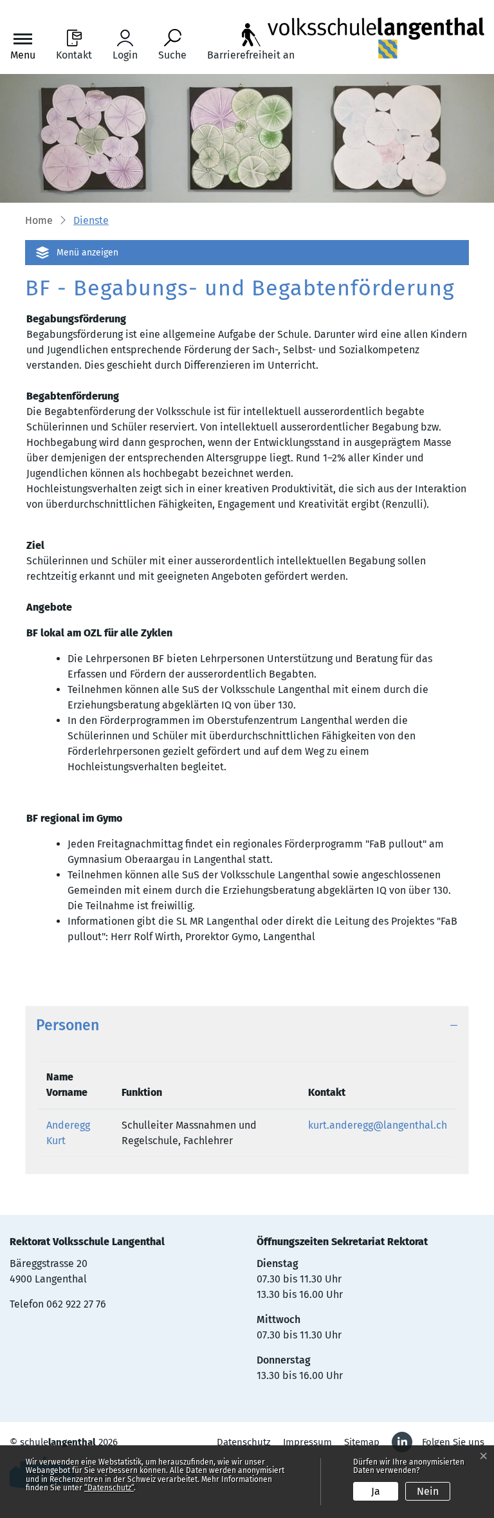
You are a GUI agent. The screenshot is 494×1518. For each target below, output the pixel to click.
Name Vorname (66, 1084)
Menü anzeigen (87, 252)
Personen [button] (67, 1025)
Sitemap (362, 1442)
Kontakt (326, 1092)
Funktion (142, 1092)
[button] (91, 221)
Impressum (307, 1442)
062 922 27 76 (76, 1304)
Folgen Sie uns (453, 1442)
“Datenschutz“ (109, 1487)
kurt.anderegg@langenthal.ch (377, 1125)
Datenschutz (244, 1442)
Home (39, 220)
